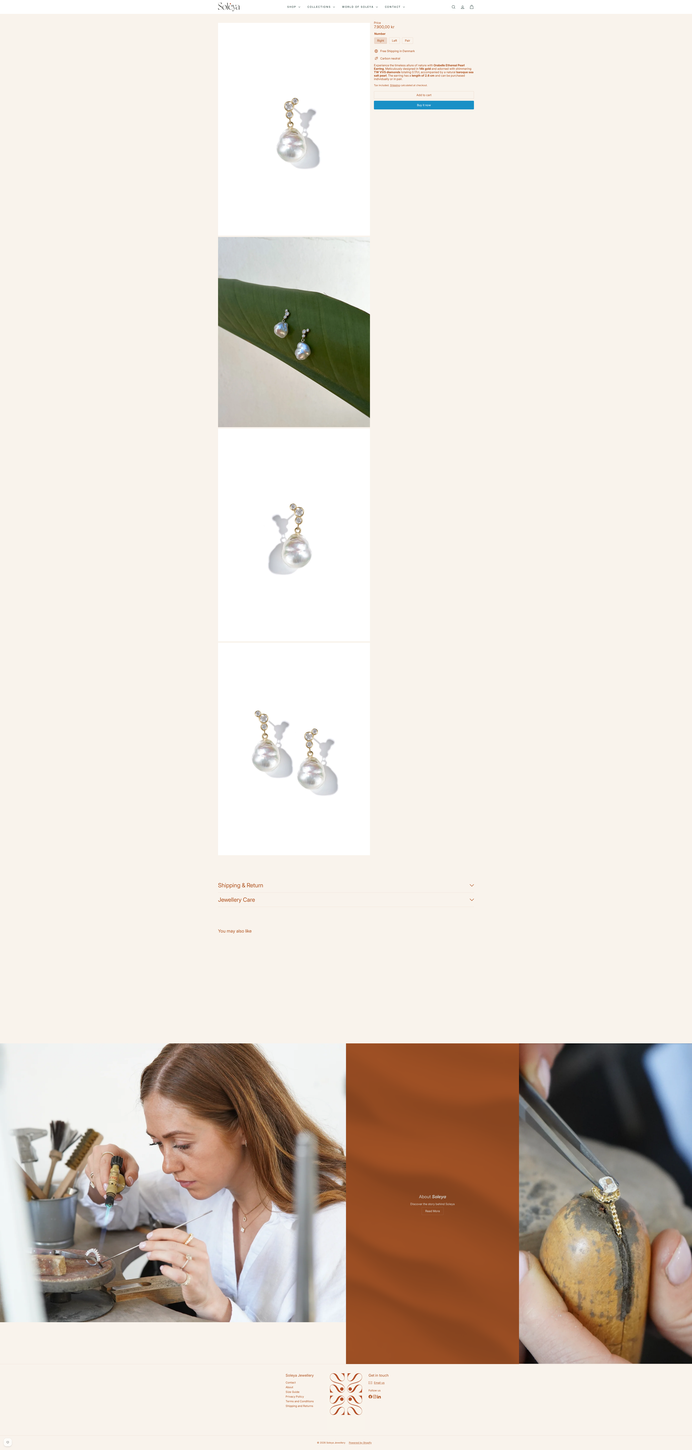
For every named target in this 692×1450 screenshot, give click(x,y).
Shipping (395, 85)
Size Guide (293, 1392)
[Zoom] (294, 129)
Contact (393, 6)
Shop (292, 6)
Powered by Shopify (360, 1442)
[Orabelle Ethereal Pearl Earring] (238, 980)
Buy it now (424, 105)
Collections (319, 6)
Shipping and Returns (299, 1406)
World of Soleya (358, 6)
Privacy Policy (295, 1396)
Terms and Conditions (300, 1401)
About (289, 1387)
